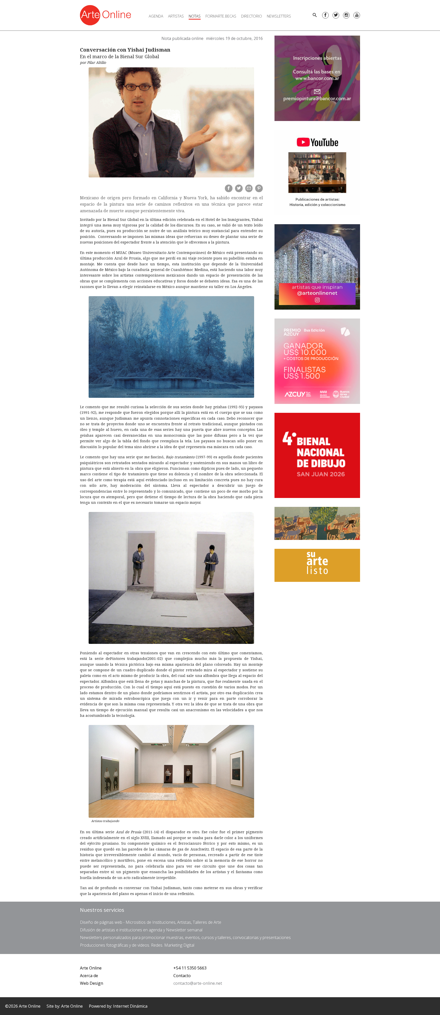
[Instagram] (346, 15)
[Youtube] (356, 15)
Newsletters (279, 16)
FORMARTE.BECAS (220, 16)
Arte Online (91, 968)
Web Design (91, 983)
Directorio (251, 16)
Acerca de (89, 975)
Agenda (156, 16)
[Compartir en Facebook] (228, 188)
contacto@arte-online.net (197, 983)
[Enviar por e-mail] (249, 188)
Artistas (176, 16)
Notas (195, 16)
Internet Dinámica (130, 1006)
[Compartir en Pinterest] (259, 188)
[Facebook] (325, 15)
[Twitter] (336, 15)
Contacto (182, 975)
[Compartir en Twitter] (239, 188)
